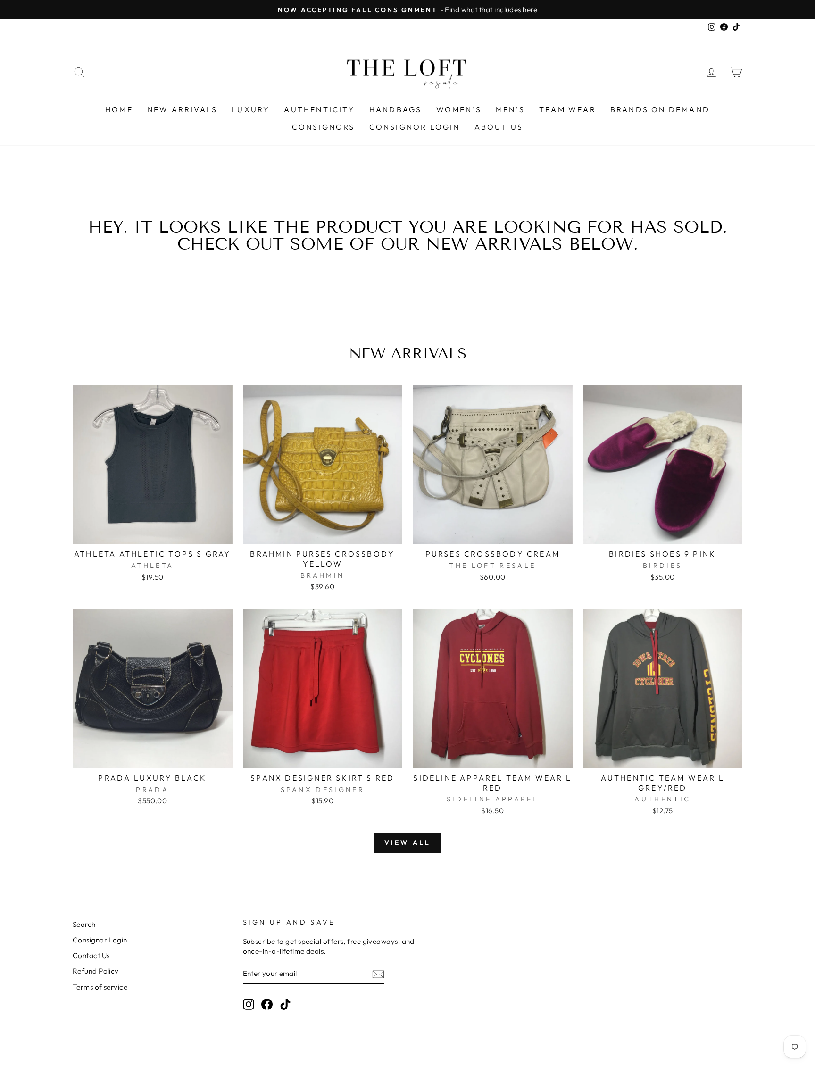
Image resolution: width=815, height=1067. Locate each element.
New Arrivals (182, 109)
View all (407, 842)
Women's (459, 109)
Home (119, 109)
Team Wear (567, 109)
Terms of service (100, 987)
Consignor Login (414, 127)
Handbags (395, 109)
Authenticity (319, 109)
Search (84, 924)
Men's (510, 109)
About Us (499, 127)
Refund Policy (96, 971)
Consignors (323, 127)
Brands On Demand (660, 109)
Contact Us (91, 955)
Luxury (251, 109)
